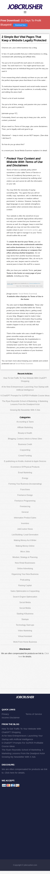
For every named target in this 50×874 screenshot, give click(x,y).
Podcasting (25, 580)
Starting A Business (25, 614)
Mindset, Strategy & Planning (25, 557)
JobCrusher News (25, 529)
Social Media (25, 602)
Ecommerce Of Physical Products (25, 467)
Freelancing (25, 506)
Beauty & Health (25, 433)
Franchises (25, 489)
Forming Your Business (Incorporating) (25, 484)
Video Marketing (25, 631)
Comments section (31, 230)
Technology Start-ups (25, 625)
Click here (9, 773)
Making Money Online (25, 546)
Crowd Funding (25, 456)
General (25, 512)
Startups (25, 619)
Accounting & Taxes (25, 422)
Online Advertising (25, 568)
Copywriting (25, 450)
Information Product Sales (25, 518)
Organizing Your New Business (25, 574)
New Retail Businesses (25, 563)
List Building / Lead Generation (25, 535)
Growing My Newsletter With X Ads (25, 410)
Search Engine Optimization (25, 597)
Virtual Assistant (25, 636)
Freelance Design (25, 495)
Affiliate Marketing (25, 427)
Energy (25, 478)
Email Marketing (25, 473)
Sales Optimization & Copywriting (25, 591)
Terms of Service (34, 714)
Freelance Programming (25, 501)
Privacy (5, 714)
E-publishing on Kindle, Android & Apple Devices (25, 461)
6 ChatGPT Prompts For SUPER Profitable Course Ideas (25, 396)
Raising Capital (25, 585)
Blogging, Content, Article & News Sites (25, 439)
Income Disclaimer (11, 717)
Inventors (25, 523)
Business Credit (25, 444)
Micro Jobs (25, 552)
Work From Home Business (25, 642)
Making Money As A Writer (25, 540)
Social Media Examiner (27, 294)
